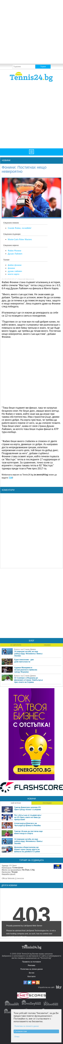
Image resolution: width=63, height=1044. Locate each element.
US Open (13, 865)
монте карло (13, 274)
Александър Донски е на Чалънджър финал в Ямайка (27, 824)
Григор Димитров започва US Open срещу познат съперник (27, 808)
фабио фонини (14, 265)
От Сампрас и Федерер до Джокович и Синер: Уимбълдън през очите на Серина (28, 680)
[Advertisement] (31, 31)
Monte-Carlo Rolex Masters (20, 239)
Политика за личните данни (26, 1026)
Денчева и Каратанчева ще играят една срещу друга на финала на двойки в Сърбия (27, 849)
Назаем (47, 645)
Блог (31, 641)
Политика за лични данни (31, 969)
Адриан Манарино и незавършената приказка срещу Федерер (25, 670)
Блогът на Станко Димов (25, 649)
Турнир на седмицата (31, 860)
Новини (6, 160)
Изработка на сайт (46, 987)
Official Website (8, 878)
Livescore (20, 878)
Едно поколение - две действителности (24, 661)
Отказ (16, 1037)
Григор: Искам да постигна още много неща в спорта (28, 832)
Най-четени (16, 803)
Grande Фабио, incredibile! (19, 228)
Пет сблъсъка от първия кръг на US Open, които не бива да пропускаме (27, 817)
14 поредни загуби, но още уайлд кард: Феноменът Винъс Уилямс (28, 653)
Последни (47, 803)
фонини (11, 268)
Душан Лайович (15, 254)
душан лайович (15, 271)
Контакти (31, 976)
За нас (31, 973)
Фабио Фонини (14, 250)
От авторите (15, 645)
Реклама (31, 965)
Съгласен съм (20, 1031)
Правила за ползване (31, 962)
